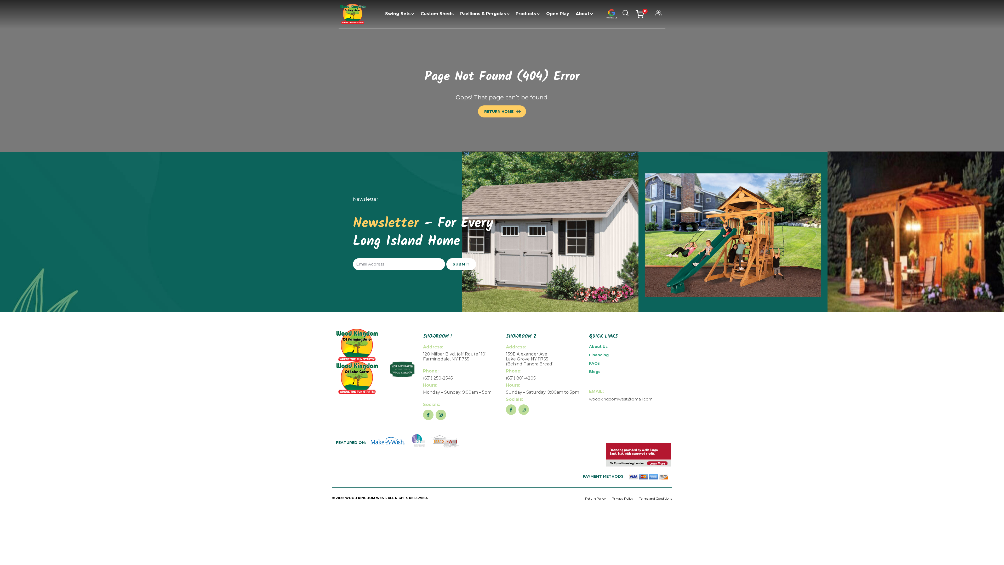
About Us (598, 346)
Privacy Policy (622, 498)
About (582, 13)
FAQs (594, 363)
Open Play (557, 13)
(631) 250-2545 (438, 378)
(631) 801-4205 (521, 378)
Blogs (594, 371)
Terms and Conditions (655, 498)
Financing (599, 355)
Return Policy (595, 498)
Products (526, 13)
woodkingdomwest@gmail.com (621, 399)
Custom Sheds (437, 13)
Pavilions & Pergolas (483, 13)
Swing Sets (397, 13)
